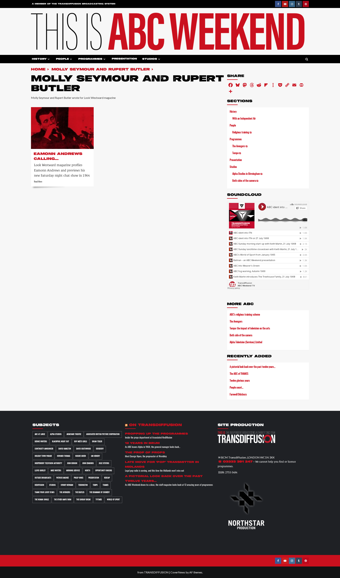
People (62, 59)
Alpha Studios (55, 434)
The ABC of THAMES (239, 374)
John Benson (72, 463)
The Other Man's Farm (62, 500)
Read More (38, 182)
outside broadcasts (43, 478)
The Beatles (79, 493)
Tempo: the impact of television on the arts (250, 328)
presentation (93, 478)
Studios (149, 59)
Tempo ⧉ (236, 153)
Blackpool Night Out (60, 442)
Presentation (124, 59)
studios (52, 485)
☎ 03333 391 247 (235, 461)
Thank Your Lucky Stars (44, 493)
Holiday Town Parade (43, 456)
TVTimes (99, 500)
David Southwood (83, 449)
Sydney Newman (67, 485)
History (39, 59)
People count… (236, 388)
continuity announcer (44, 449)
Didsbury (100, 449)
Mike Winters (56, 471)
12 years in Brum (142, 443)
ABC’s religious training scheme (245, 315)
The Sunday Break (83, 500)
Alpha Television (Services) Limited (246, 342)
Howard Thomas (63, 456)
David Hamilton (64, 449)
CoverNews (178, 572)
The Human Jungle (42, 500)
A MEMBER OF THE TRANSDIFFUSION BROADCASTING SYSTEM (73, 4)
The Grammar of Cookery (99, 493)
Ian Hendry (95, 456)
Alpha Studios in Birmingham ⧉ (247, 174)
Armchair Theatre (74, 434)
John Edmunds (88, 463)
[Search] (307, 59)
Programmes (90, 59)
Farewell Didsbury (238, 394)
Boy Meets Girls (80, 442)
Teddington (83, 485)
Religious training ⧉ (242, 132)
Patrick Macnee (62, 478)
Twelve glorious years (240, 381)
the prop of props (145, 452)
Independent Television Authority (48, 463)
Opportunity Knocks (103, 471)
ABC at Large (40, 434)
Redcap (107, 478)
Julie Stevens (104, 463)
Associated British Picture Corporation (103, 434)
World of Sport (113, 500)
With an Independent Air (244, 119)
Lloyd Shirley (40, 471)
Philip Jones (78, 478)
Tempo (95, 485)
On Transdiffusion (155, 425)
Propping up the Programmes (156, 433)
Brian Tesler (97, 442)
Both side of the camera (241, 335)
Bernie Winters (41, 442)
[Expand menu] (49, 59)
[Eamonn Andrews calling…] (62, 128)
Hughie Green (80, 456)
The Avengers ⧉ (240, 146)
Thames (105, 485)
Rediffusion (39, 485)
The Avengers (236, 322)
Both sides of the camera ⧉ (245, 181)
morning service (73, 471)
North (87, 471)
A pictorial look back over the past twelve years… (252, 367)
